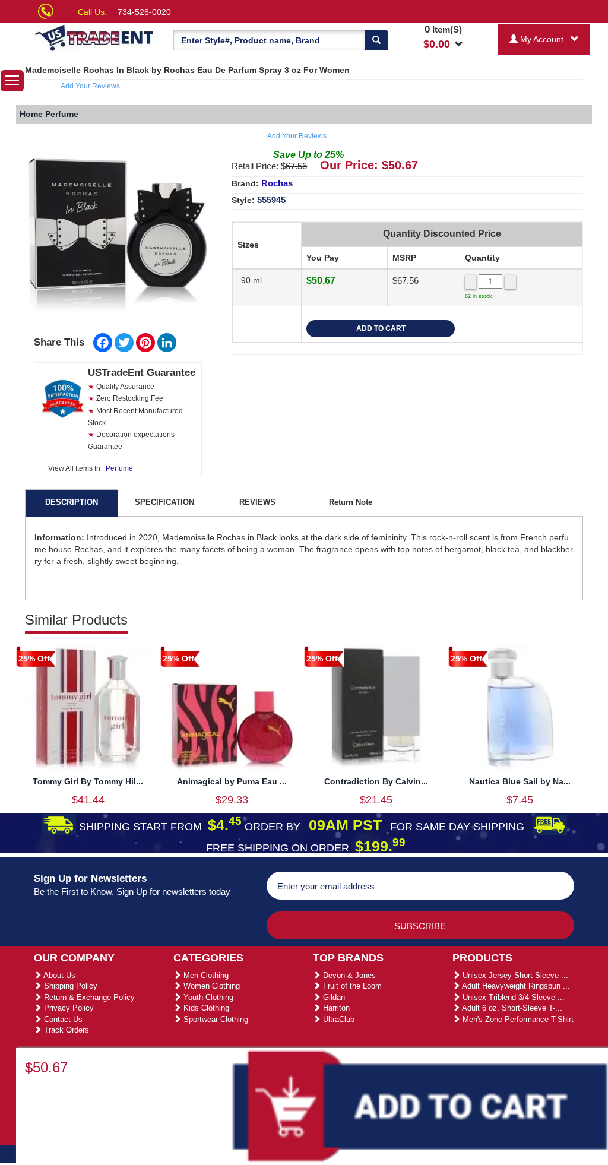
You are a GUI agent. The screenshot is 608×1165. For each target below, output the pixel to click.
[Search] (376, 40)
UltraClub (337, 1019)
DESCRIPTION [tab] (71, 502)
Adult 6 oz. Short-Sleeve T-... (511, 1007)
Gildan (333, 997)
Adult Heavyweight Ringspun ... (515, 986)
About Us (58, 975)
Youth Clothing (207, 997)
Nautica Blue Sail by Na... (520, 781)
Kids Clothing (205, 1007)
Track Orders (65, 1029)
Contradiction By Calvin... (376, 781)
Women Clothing (210, 986)
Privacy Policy (68, 1007)
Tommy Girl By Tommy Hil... (88, 781)
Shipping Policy (69, 986)
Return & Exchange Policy (88, 997)
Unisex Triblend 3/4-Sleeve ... (512, 997)
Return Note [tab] (350, 502)
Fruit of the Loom (351, 986)
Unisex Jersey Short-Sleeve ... (514, 975)
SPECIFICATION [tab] (164, 502)
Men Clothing (205, 975)
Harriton (335, 1007)
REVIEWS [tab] (257, 502)
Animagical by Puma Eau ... (232, 781)
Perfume (119, 468)
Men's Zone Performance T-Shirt (517, 1019)
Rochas (277, 183)
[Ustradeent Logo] (95, 37)
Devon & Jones (348, 975)
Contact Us (62, 1019)
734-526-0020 (144, 12)
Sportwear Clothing (214, 1019)
